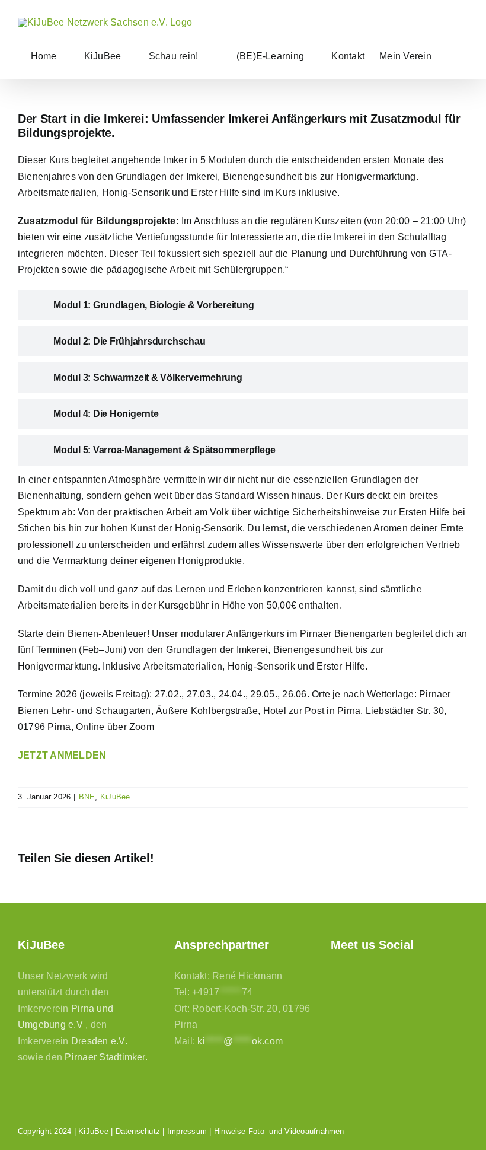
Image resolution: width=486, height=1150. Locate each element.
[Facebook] (336, 975)
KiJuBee (115, 796)
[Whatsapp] (397, 975)
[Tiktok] (377, 975)
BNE (87, 796)
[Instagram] (356, 975)
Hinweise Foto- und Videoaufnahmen (279, 1131)
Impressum (187, 1131)
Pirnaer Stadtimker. (106, 1057)
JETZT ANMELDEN (62, 755)
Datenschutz (138, 1131)
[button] (449, 56)
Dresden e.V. (99, 1041)
